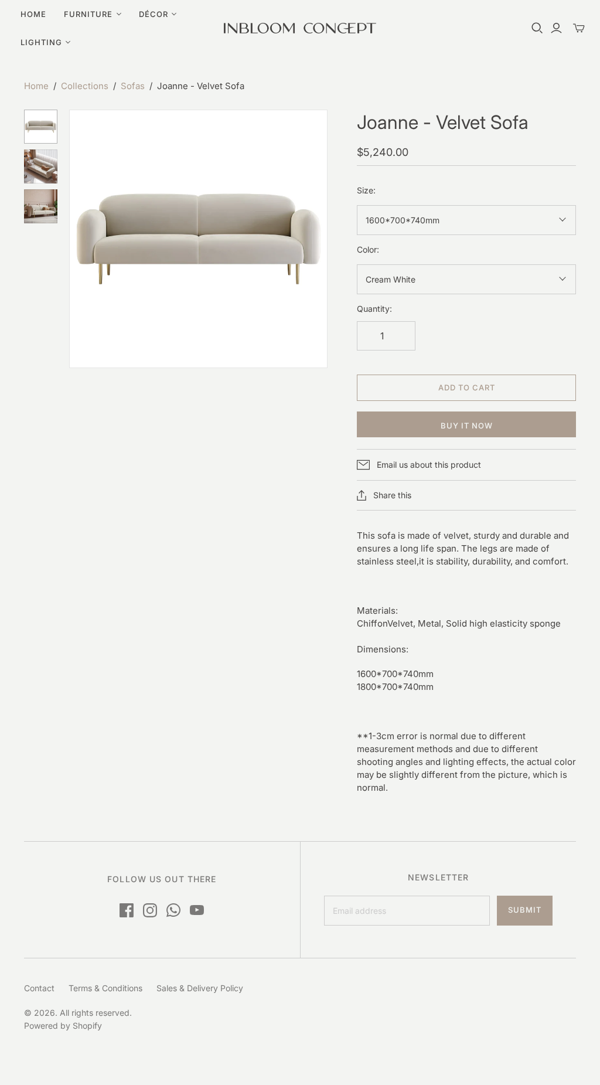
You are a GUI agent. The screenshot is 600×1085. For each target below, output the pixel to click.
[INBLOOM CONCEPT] (300, 28)
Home (33, 14)
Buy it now (467, 425)
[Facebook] (127, 910)
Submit (524, 909)
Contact (39, 988)
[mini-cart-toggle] (579, 28)
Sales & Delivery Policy (199, 988)
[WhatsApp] (173, 910)
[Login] (556, 28)
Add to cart (466, 387)
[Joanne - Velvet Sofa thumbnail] (41, 127)
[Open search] (537, 28)
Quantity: (374, 309)
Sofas (133, 85)
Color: (368, 249)
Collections (84, 85)
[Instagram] (150, 910)
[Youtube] (197, 910)
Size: (366, 190)
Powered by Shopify (63, 1025)
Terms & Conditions (105, 988)
